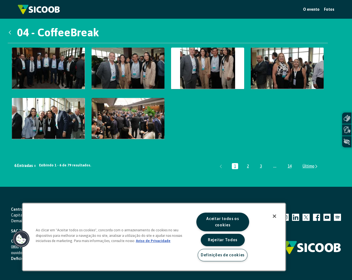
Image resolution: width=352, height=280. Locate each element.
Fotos (329, 9)
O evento (311, 9)
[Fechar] (274, 216)
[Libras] (346, 118)
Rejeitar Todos (222, 240)
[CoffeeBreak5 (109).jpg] (207, 68)
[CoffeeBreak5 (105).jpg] (128, 68)
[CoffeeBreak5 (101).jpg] (48, 68)
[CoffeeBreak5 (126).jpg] (128, 118)
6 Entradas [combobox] (23, 165)
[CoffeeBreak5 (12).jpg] (48, 118)
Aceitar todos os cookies (222, 221)
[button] (21, 239)
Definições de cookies (222, 255)
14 (291, 166)
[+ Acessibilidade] (346, 141)
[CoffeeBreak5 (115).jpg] (287, 68)
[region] (154, 237)
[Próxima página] (310, 166)
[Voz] (346, 130)
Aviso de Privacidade (153, 241)
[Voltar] (11, 32)
